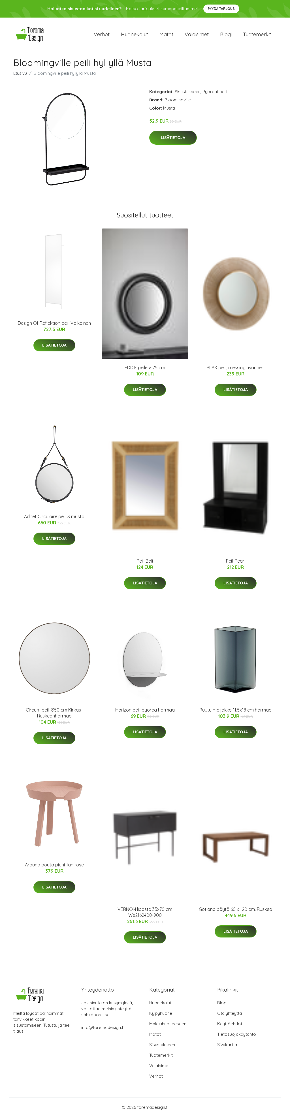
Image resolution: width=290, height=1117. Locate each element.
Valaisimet (197, 34)
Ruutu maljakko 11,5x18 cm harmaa (235, 710)
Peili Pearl (235, 561)
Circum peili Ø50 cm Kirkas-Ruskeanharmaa (54, 713)
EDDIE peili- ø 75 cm (145, 367)
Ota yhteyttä (229, 1013)
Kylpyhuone (160, 1013)
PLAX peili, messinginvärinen (235, 367)
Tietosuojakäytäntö (236, 1034)
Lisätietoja (173, 137)
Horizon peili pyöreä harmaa (145, 710)
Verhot (102, 34)
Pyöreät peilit (215, 91)
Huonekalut (134, 34)
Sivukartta (227, 1044)
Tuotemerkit (257, 34)
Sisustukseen (188, 91)
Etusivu (20, 73)
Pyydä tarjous (221, 9)
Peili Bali (145, 561)
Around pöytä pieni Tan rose (54, 865)
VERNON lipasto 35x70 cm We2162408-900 (145, 912)
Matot (166, 34)
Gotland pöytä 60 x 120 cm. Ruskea (235, 909)
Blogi (226, 34)
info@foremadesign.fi (102, 1027)
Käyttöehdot (229, 1023)
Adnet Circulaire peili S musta (54, 516)
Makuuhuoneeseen (167, 1023)
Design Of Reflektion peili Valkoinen (54, 323)
